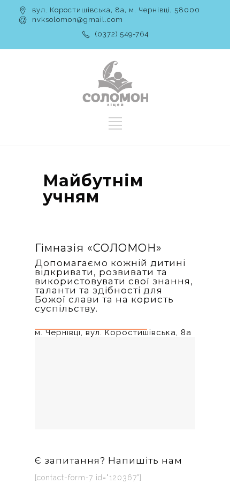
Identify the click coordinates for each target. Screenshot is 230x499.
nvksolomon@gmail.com (77, 20)
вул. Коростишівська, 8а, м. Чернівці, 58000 (116, 10)
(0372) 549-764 (122, 34)
